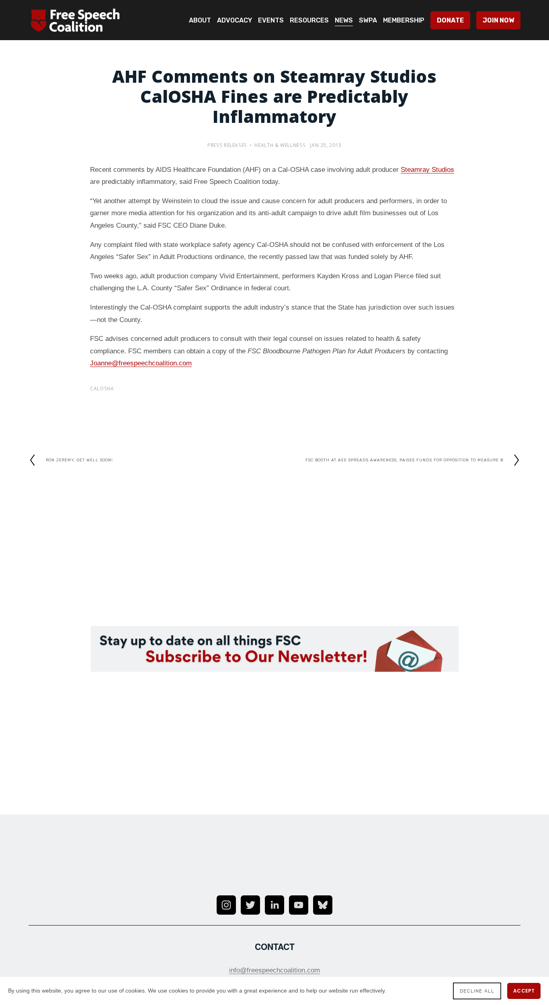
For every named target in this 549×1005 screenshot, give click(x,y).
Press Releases (227, 146)
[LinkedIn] (274, 905)
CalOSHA (102, 389)
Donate (450, 20)
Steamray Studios (427, 169)
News (344, 20)
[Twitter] (250, 905)
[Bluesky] (322, 905)
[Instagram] (226, 905)
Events (271, 20)
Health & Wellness (279, 146)
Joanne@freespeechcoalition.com (141, 363)
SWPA (368, 20)
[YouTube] (298, 905)
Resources (309, 20)
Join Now (498, 20)
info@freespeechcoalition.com (274, 970)
